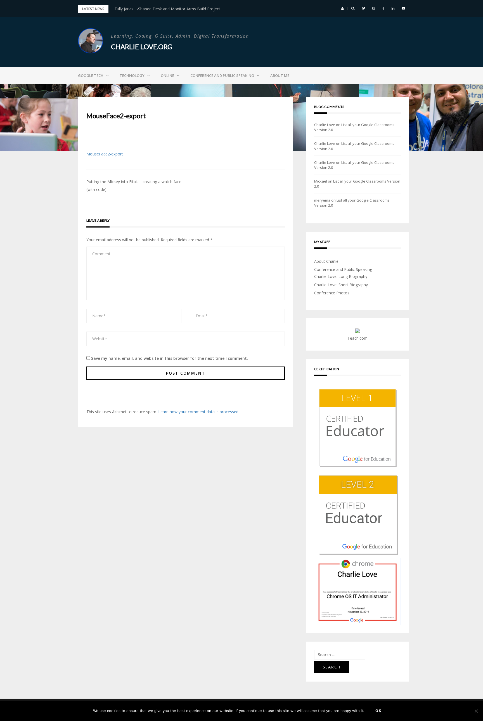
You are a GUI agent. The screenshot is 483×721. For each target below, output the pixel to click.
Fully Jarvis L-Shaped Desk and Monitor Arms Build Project (167, 8)
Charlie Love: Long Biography (340, 276)
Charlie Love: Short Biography (341, 284)
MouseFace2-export (104, 154)
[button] (342, 8)
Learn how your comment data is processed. (198, 411)
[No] (476, 711)
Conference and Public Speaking (222, 75)
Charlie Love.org (141, 46)
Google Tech (90, 75)
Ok (378, 710)
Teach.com (357, 338)
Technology (132, 75)
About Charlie (326, 261)
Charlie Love (324, 124)
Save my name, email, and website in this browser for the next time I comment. (169, 358)
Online (167, 75)
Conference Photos (331, 293)
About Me (279, 75)
